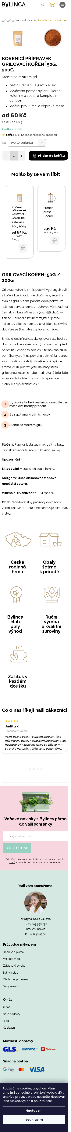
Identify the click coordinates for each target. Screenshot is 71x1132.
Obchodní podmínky (16, 979)
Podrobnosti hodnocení (52, 20)
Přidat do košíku (51, 156)
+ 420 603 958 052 (35, 924)
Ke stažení (9, 1027)
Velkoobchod (11, 958)
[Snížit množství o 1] (6, 155)
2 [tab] (34, 769)
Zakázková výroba (14, 965)
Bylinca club (10, 972)
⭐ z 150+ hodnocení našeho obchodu (29, 135)
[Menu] (62, 5)
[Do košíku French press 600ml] (54, 241)
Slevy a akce (10, 986)
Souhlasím (34, 1119)
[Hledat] (42, 5)
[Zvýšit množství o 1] (21, 155)
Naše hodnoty (11, 1014)
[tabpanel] (35, 735)
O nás (6, 1007)
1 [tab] (30, 769)
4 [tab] (41, 769)
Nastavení (34, 1110)
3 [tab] (37, 769)
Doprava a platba (13, 952)
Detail (23, 248)
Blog (6, 1020)
